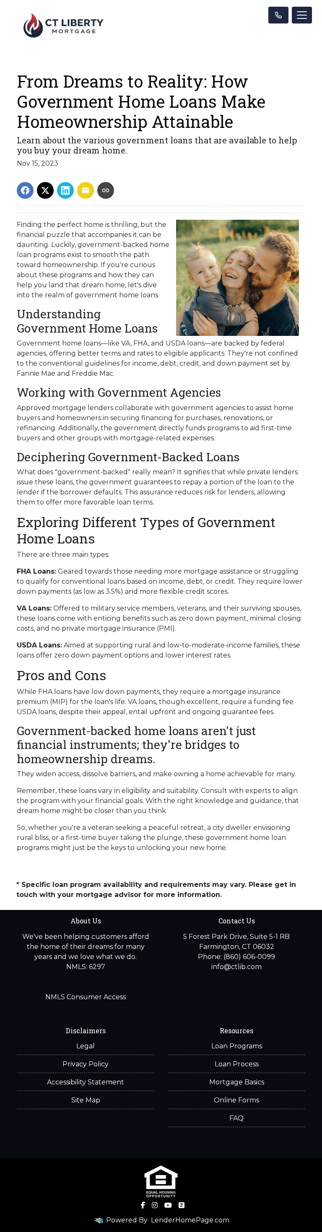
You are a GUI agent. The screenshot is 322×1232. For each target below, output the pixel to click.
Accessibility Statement (85, 1082)
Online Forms (236, 1100)
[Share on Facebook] (25, 190)
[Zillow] (181, 1205)
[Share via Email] (85, 190)
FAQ (236, 1118)
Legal (85, 1046)
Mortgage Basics (236, 1082)
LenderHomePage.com (190, 1220)
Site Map (85, 1100)
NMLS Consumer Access (85, 997)
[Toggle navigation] (302, 15)
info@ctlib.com (236, 967)
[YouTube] (168, 1205)
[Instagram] (155, 1205)
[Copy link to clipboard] (105, 190)
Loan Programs (236, 1046)
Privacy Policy (85, 1064)
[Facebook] (143, 1205)
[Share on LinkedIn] (65, 190)
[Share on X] (45, 190)
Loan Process (237, 1064)
